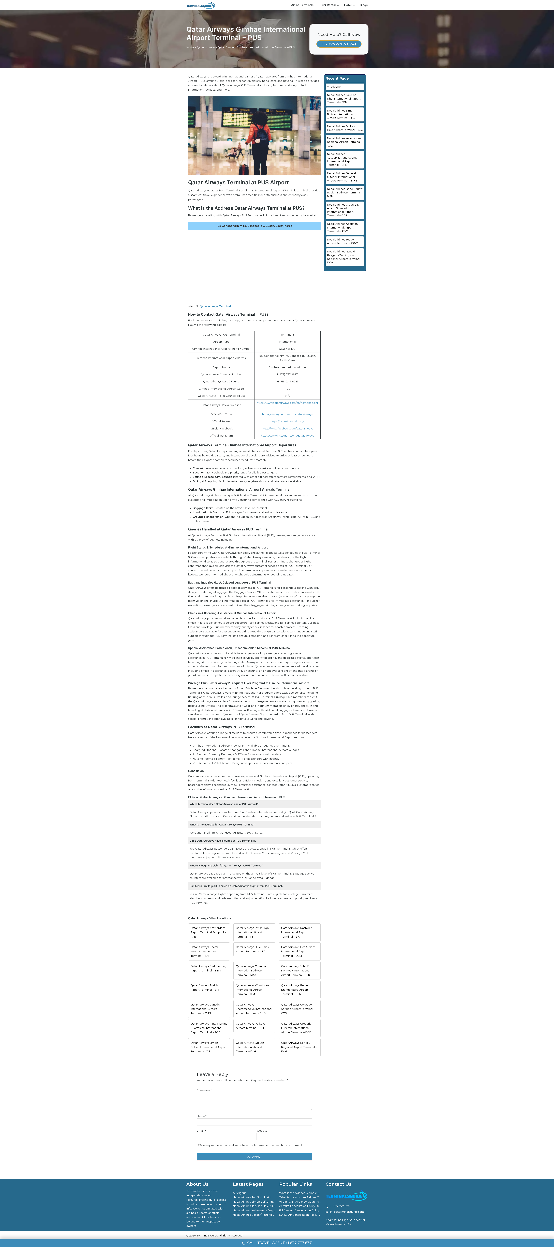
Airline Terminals (302, 5)
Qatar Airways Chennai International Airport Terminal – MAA (251, 971)
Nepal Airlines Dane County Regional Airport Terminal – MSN (345, 192)
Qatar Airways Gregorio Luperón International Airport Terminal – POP (296, 1028)
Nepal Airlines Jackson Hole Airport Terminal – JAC (266, 1206)
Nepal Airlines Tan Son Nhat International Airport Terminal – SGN (344, 98)
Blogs (364, 5)
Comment (204, 1090)
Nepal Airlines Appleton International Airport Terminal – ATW (342, 227)
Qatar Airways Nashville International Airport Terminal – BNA (296, 932)
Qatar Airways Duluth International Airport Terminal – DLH (250, 1047)
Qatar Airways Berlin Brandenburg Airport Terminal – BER (294, 990)
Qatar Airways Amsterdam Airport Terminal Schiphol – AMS (208, 932)
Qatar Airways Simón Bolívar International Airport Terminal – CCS (209, 1047)
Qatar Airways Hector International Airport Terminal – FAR (204, 951)
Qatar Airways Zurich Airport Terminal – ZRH (205, 987)
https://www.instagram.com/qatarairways (287, 435)
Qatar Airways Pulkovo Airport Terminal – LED (250, 1026)
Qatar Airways (206, 47)
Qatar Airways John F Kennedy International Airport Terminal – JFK (295, 971)
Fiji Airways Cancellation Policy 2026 (303, 1210)
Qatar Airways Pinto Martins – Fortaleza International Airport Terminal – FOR (209, 1028)
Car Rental (329, 5)
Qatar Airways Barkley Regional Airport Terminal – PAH (299, 1047)
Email (201, 1130)
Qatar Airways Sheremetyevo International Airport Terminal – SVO (254, 1009)
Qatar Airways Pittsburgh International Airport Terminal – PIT (252, 932)
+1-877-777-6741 (339, 44)
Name (201, 1116)
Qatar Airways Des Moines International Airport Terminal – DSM (298, 951)
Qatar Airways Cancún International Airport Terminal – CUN (205, 1009)
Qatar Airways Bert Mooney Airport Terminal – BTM (208, 968)
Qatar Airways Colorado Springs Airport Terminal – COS (298, 1009)
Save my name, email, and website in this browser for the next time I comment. (251, 1145)
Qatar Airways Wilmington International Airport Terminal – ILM (253, 990)
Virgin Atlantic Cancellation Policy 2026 (305, 1201)
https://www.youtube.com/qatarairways (287, 414)
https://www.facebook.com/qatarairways (287, 428)
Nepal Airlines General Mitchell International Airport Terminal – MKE (342, 177)
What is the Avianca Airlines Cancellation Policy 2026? (314, 1193)
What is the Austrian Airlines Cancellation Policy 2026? (314, 1197)
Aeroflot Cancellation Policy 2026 (300, 1206)
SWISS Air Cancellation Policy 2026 (302, 1214)
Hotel (348, 5)
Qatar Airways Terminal (215, 306)
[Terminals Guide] (200, 4)
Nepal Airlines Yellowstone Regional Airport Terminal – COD (345, 142)
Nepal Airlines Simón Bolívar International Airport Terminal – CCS (341, 114)
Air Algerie (334, 86)
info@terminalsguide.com (347, 1211)
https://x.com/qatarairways (287, 421)
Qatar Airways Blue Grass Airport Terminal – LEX (252, 949)
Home (190, 47)
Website (262, 1130)
